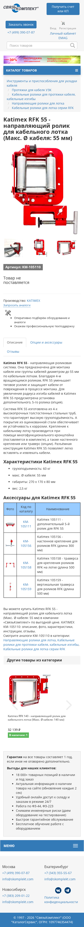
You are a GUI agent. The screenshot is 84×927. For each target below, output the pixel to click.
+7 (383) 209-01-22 (16, 895)
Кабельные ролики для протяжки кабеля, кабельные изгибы (41, 642)
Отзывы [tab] (13, 351)
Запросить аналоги (16, 305)
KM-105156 (26, 543)
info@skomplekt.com (17, 879)
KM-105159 (26, 586)
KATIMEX (33, 300)
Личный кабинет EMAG (63, 35)
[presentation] (15, 705)
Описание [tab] (15, 342)
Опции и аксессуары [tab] (46, 342)
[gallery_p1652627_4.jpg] (13, 248)
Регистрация (67, 28)
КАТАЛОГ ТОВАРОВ (21, 70)
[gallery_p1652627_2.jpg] (66, 248)
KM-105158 (26, 565)
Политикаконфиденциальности (61, 899)
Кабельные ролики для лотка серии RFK (34, 649)
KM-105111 (26, 524)
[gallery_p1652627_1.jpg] (40, 248)
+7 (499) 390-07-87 (21, 32)
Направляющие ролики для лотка (29, 640)
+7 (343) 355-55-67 (58, 873)
